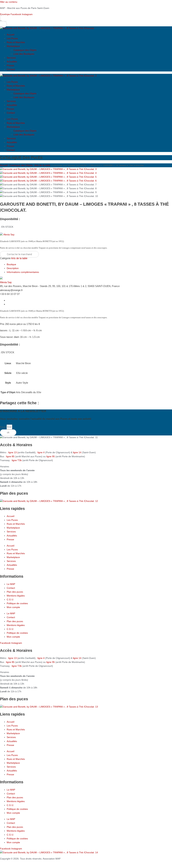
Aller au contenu (8, 2)
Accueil (10, 34)
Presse (10, 65)
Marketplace (13, 46)
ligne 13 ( (13, 452)
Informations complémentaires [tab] (23, 272)
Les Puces (12, 38)
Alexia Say (8, 234)
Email (3, 427)
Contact (11, 69)
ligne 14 (77, 452)
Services (11, 57)
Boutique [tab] (11, 264)
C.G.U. (10, 599)
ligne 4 (41, 452)
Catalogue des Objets (24, 50)
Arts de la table (42, 165)
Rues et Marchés (16, 42)
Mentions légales (16, 595)
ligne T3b (17, 460)
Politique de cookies (17, 603)
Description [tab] (13, 268)
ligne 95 (50, 456)
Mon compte (13, 607)
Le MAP (11, 584)
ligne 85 (10, 456)
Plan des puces (15, 591)
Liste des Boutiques (23, 54)
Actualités (12, 61)
